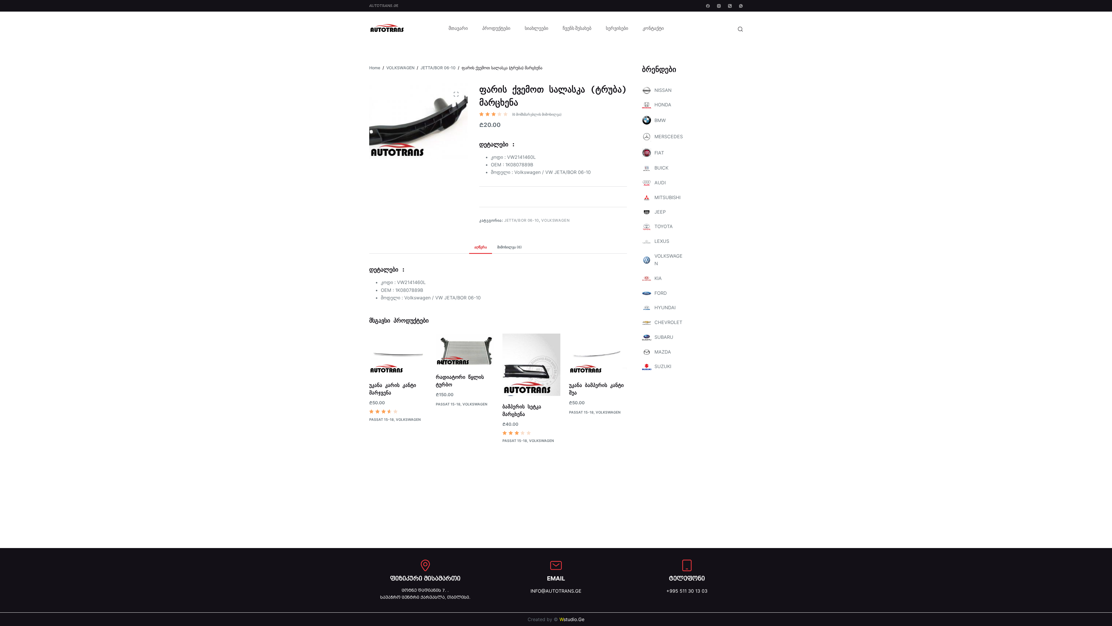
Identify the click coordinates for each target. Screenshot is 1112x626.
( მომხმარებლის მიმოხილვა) (537, 114)
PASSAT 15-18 (381, 419)
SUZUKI (662, 366)
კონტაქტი (653, 29)
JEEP (660, 212)
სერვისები (617, 29)
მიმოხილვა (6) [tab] (509, 247)
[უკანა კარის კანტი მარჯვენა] (398, 354)
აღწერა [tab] (480, 247)
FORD (660, 293)
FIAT (659, 153)
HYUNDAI (665, 307)
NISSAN (663, 90)
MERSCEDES (668, 136)
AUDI (660, 182)
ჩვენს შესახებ (577, 29)
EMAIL (556, 578)
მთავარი (458, 29)
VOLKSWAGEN (555, 220)
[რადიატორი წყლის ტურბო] (465, 350)
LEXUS (661, 241)
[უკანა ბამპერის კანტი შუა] (598, 354)
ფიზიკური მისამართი (425, 578)
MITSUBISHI (667, 197)
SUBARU (663, 337)
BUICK (661, 168)
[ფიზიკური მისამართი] (425, 565)
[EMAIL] (556, 565)
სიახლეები (536, 29)
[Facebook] (708, 6)
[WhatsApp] (741, 6)
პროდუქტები (496, 29)
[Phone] (730, 6)
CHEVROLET (668, 322)
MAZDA (662, 352)
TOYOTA (663, 226)
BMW (660, 120)
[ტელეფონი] (687, 565)
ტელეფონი (687, 578)
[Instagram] (719, 6)
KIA (658, 278)
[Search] (740, 29)
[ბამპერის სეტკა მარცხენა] (531, 365)
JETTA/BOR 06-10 (521, 220)
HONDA (662, 105)
